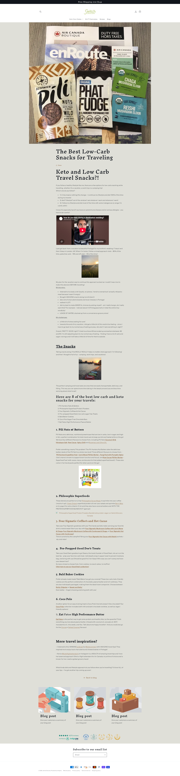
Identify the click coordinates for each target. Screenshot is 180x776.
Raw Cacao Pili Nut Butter (113, 457)
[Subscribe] (105, 755)
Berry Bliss (119, 503)
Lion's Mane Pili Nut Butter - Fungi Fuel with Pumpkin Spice (101, 455)
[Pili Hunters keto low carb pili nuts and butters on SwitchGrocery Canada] (90, 477)
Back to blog (91, 678)
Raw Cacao (72, 442)
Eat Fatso (59, 619)
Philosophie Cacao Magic (91, 501)
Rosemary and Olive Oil (97, 442)
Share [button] (60, 165)
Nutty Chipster (61, 587)
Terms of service (86, 770)
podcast (80, 647)
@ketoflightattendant (70, 654)
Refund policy (67, 770)
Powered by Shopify (56, 770)
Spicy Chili (81, 442)
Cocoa (63, 627)
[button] (40, 12)
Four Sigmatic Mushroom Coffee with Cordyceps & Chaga (85, 531)
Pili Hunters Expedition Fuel (67, 455)
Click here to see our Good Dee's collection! (72, 567)
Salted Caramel (74, 627)
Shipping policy (96, 770)
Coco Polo (60, 607)
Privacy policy (76, 770)
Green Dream (72, 503)
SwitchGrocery (47, 770)
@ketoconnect (91, 647)
